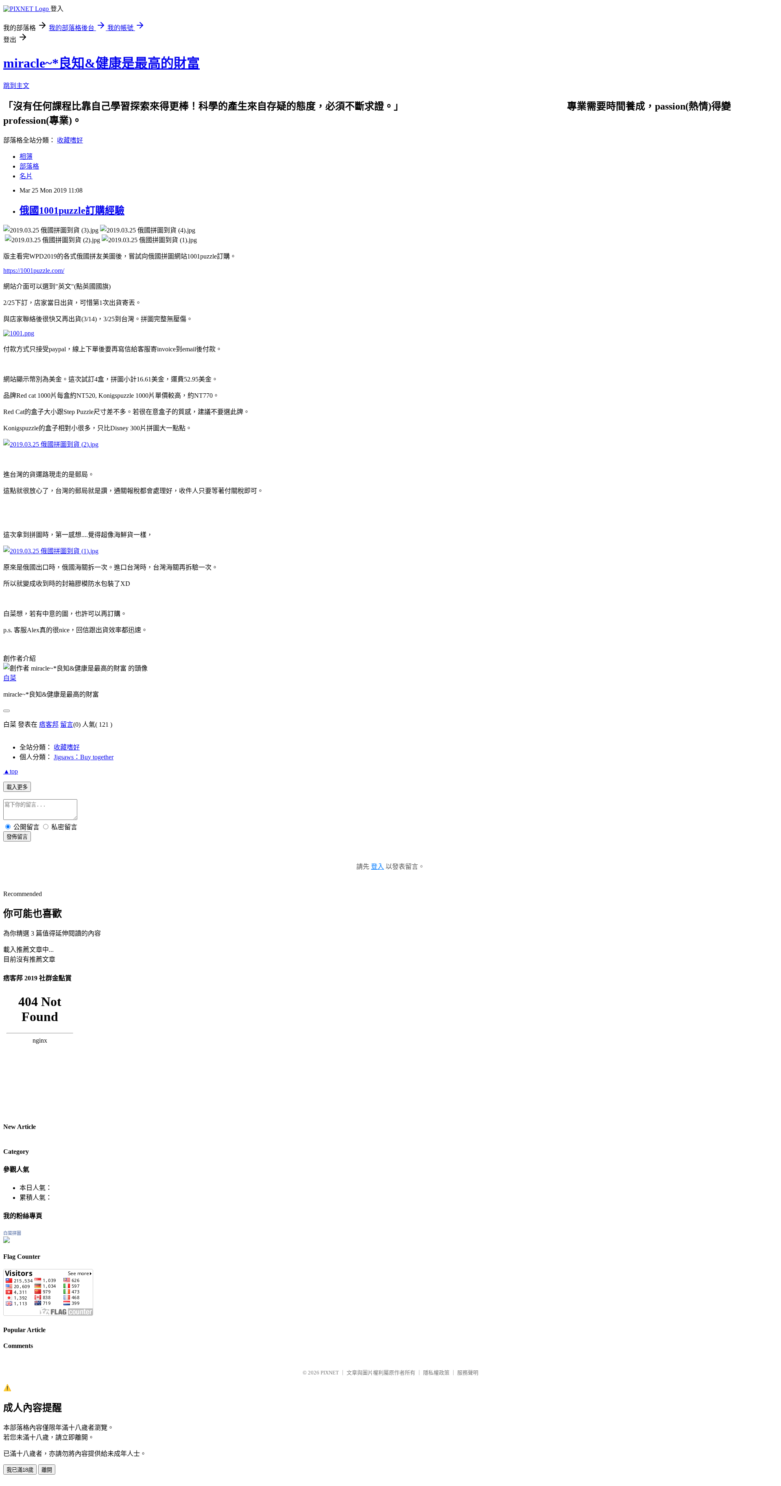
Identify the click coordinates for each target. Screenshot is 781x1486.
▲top (10, 771)
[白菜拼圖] (6, 1240)
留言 (66, 724)
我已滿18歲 (20, 1470)
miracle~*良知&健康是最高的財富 (101, 63)
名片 (26, 176)
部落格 (29, 166)
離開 (46, 1470)
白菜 (9, 678)
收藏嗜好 (70, 140)
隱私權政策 (436, 1373)
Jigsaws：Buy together (83, 757)
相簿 (26, 156)
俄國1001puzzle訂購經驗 (72, 210)
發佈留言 (17, 837)
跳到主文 (16, 85)
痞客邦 (49, 724)
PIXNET (330, 1373)
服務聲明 (467, 1373)
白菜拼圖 (12, 1233)
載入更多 (17, 787)
